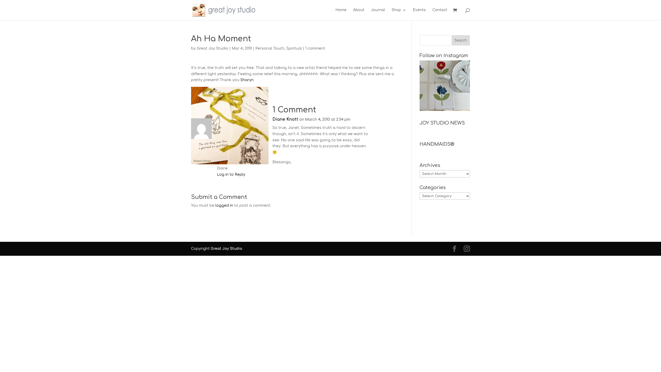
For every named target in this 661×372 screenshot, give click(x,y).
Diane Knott (285, 119)
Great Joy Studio (212, 48)
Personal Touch (269, 48)
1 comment (315, 48)
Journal (378, 10)
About (358, 10)
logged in (224, 205)
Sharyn (247, 80)
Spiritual (294, 48)
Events (419, 10)
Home (341, 10)
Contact (439, 10)
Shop (396, 10)
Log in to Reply (231, 174)
